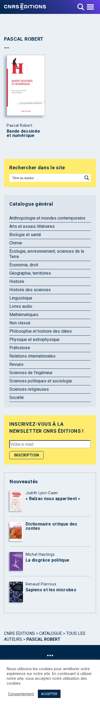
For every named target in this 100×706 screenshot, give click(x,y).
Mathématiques (23, 314)
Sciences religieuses (29, 389)
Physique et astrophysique (34, 339)
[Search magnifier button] (87, 178)
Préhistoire (19, 347)
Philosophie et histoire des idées (40, 331)
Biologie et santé (25, 234)
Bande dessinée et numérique (23, 133)
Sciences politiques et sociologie (40, 380)
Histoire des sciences (30, 289)
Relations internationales (32, 356)
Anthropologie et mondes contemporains (47, 218)
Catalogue (50, 633)
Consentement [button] (21, 694)
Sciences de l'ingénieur (31, 372)
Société (16, 397)
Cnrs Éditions (19, 633)
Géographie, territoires (30, 273)
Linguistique (20, 298)
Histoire (16, 281)
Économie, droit (23, 264)
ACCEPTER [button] (49, 694)
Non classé (19, 322)
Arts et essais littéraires (32, 226)
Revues (16, 364)
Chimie (15, 242)
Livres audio (20, 306)
